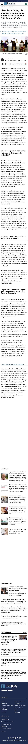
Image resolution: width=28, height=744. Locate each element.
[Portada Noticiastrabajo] (14, 686)
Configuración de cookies (7, 722)
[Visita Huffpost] (26, 4)
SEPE (16, 710)
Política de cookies (6, 724)
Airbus (16, 1)
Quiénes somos (5, 719)
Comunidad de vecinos (20, 705)
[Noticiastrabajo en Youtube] (17, 738)
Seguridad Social (19, 708)
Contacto (3, 731)
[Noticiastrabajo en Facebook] (8, 738)
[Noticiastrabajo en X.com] (10, 738)
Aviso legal (4, 726)
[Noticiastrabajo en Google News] (20, 738)
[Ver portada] (9, 3)
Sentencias (4, 703)
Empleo (3, 701)
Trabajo (21, 1)
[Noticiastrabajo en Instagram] (13, 738)
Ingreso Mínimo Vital (20, 701)
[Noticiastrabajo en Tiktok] (15, 738)
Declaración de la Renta (7, 705)
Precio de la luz (11, 1)
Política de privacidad (6, 729)
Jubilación (17, 703)
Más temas (17, 712)
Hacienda (3, 712)
